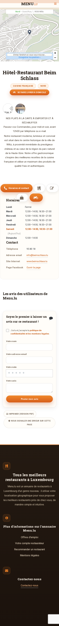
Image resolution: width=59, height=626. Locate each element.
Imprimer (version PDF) (21, 414)
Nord (43, 86)
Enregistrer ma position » (29, 57)
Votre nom (11, 341)
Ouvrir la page (34, 267)
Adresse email (14, 255)
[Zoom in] (55, 53)
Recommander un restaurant (29, 549)
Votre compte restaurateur (29, 543)
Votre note (11, 367)
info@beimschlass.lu (37, 255)
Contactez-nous (29, 585)
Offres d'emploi (29, 537)
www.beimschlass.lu (37, 261)
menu (29, 4)
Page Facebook (14, 267)
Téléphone (12, 249)
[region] (29, 35)
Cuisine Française (23, 86)
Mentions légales (29, 555)
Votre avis (11, 380)
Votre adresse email (16, 354)
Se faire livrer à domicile (31, 92)
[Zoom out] (55, 57)
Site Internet (13, 261)
